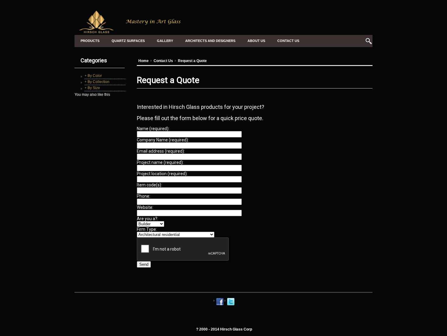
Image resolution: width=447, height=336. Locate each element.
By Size (94, 88)
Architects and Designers (210, 41)
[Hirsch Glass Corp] (130, 30)
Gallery (165, 41)
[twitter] (231, 305)
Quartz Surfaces (128, 41)
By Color (95, 76)
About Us (256, 41)
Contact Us (288, 41)
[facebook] (220, 305)
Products (90, 41)
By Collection (98, 82)
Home (143, 61)
